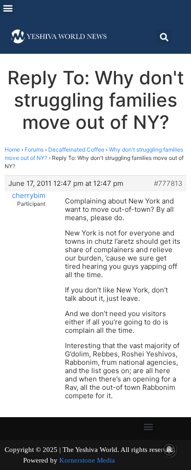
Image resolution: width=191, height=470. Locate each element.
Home (12, 149)
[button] (7, 7)
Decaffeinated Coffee (76, 149)
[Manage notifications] (169, 449)
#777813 (168, 183)
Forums (34, 149)
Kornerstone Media (87, 460)
